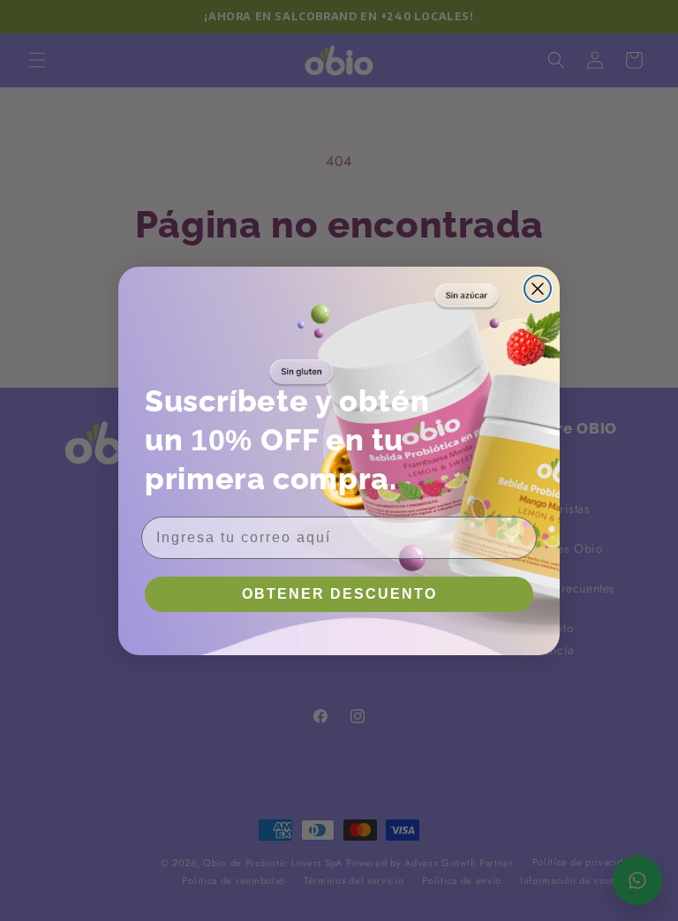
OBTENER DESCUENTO (339, 593)
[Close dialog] (537, 289)
